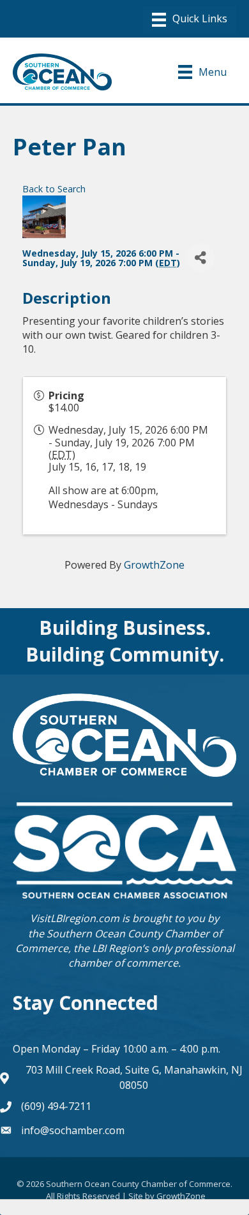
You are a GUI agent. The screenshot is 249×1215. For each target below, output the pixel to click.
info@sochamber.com (72, 1130)
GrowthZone (154, 565)
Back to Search (54, 189)
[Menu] (189, 19)
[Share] (200, 257)
